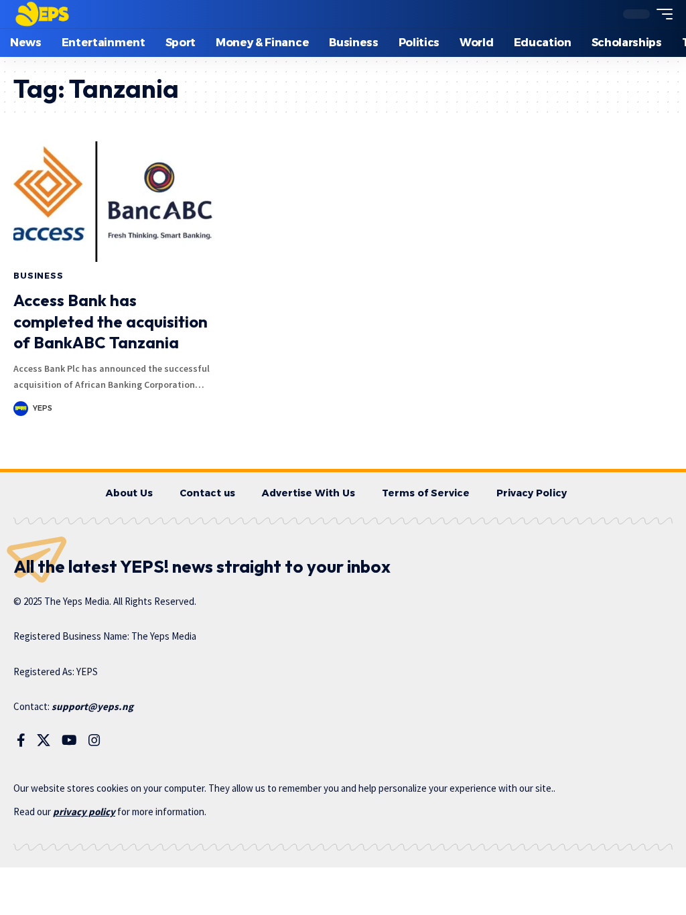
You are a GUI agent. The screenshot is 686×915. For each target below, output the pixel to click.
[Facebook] (21, 740)
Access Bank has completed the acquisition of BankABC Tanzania (110, 321)
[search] (602, 14)
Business (38, 276)
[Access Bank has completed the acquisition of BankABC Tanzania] (114, 202)
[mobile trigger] (661, 14)
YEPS (42, 408)
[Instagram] (94, 740)
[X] (43, 740)
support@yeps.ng (92, 706)
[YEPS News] (41, 14)
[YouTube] (69, 740)
